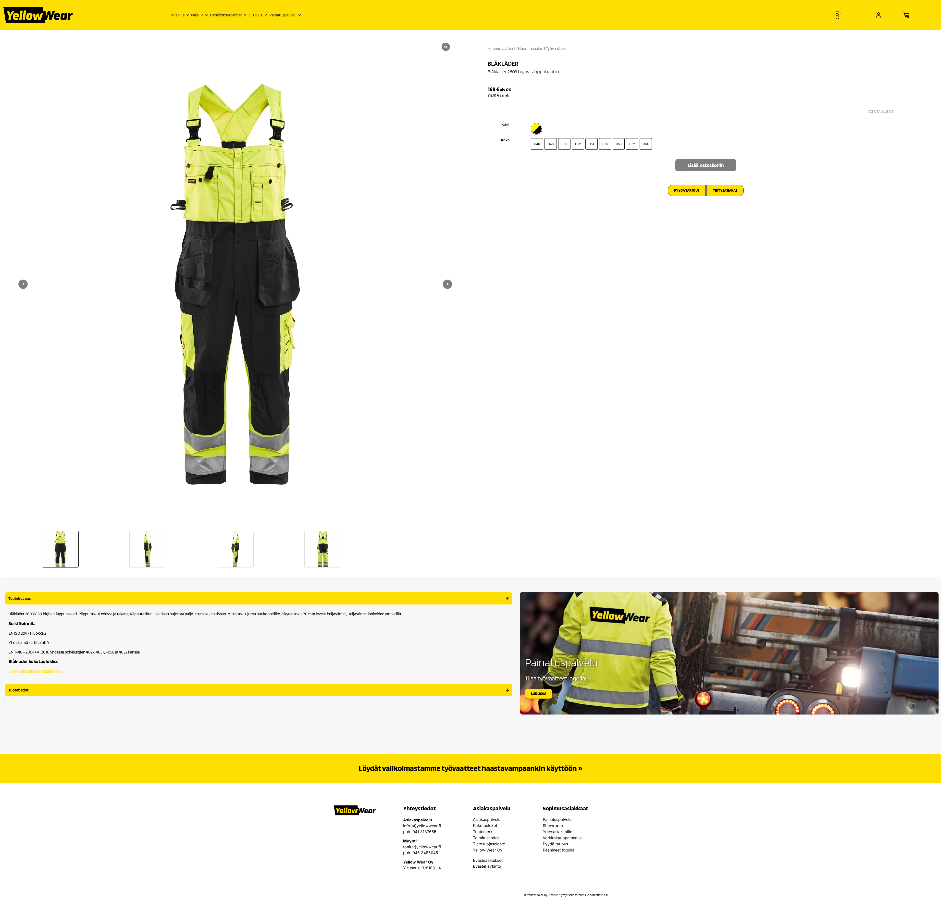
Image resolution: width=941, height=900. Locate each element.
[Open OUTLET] (266, 15)
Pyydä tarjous (555, 843)
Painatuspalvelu (557, 819)
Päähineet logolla (558, 850)
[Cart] (906, 15)
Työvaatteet (556, 48)
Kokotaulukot (485, 825)
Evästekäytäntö (487, 866)
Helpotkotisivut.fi (596, 895)
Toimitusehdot (486, 837)
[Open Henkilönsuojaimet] (245, 15)
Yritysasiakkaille (557, 831)
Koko (505, 140)
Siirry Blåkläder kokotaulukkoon (36, 671)
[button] (447, 284)
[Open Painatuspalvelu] (299, 15)
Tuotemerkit (484, 831)
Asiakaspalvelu (486, 819)
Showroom (553, 825)
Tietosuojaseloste (489, 843)
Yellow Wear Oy (487, 850)
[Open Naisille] (206, 15)
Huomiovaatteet (502, 48)
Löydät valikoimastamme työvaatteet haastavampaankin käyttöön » (470, 768)
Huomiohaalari (530, 48)
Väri (505, 125)
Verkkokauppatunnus (562, 837)
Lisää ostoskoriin (706, 165)
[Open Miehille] (187, 15)
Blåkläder (503, 63)
